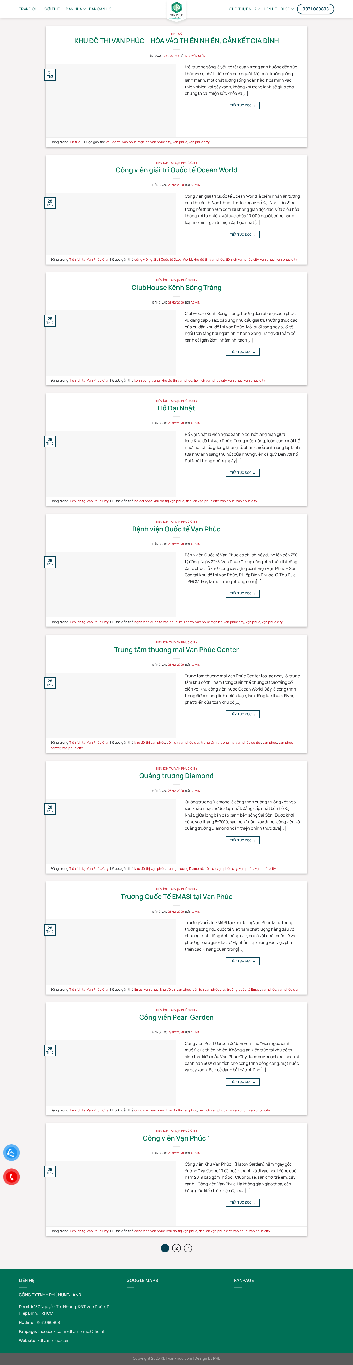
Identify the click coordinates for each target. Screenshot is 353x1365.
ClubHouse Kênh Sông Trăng (177, 287)
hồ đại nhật (143, 501)
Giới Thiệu (53, 8)
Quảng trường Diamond (176, 775)
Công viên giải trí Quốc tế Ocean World (176, 169)
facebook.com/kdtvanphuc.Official (71, 1331)
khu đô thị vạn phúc (121, 141)
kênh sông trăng (147, 380)
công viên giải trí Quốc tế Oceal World (163, 259)
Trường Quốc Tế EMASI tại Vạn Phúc (177, 896)
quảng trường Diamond (185, 868)
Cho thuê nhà (243, 8)
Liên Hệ (270, 8)
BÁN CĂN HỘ (100, 8)
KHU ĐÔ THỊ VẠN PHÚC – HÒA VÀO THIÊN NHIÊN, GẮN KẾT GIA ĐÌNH (176, 40)
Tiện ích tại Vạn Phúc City (177, 163)
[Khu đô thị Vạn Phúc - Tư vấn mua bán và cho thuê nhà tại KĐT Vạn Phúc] (176, 13)
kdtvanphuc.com (53, 1340)
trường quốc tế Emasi (243, 989)
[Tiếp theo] (188, 1248)
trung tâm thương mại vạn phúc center (231, 742)
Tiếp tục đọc (243, 105)
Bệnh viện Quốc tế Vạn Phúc (176, 528)
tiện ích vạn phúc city (154, 141)
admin (196, 185)
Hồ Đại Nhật (176, 408)
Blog (285, 8)
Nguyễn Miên (195, 56)
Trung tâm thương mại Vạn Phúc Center (176, 649)
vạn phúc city (199, 141)
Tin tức (177, 33)
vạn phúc (180, 141)
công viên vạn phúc (149, 1110)
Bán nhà (74, 8)
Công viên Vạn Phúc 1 (176, 1138)
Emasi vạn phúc (146, 989)
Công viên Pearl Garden (176, 1017)
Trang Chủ (29, 8)
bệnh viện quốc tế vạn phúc (156, 621)
